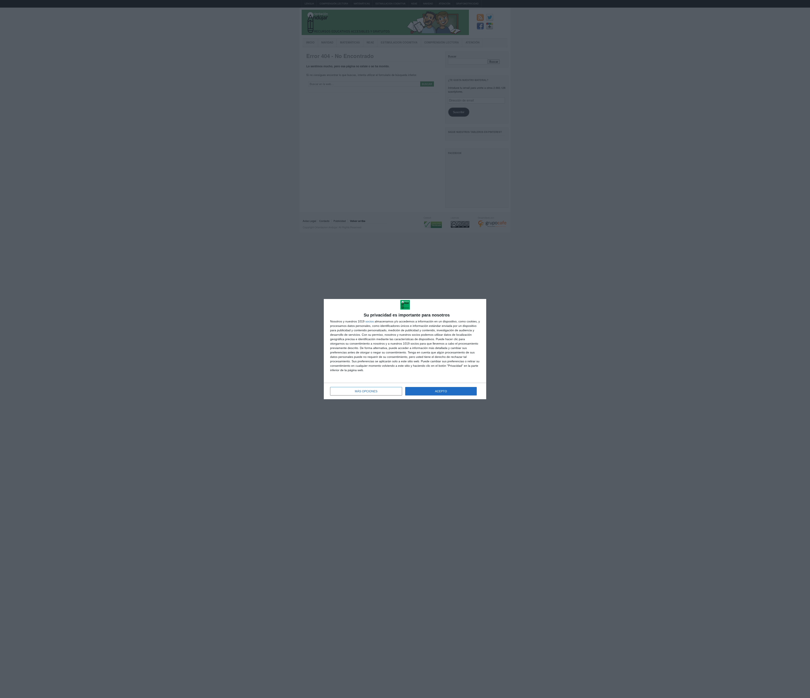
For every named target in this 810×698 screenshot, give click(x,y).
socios (369, 321)
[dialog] (405, 349)
